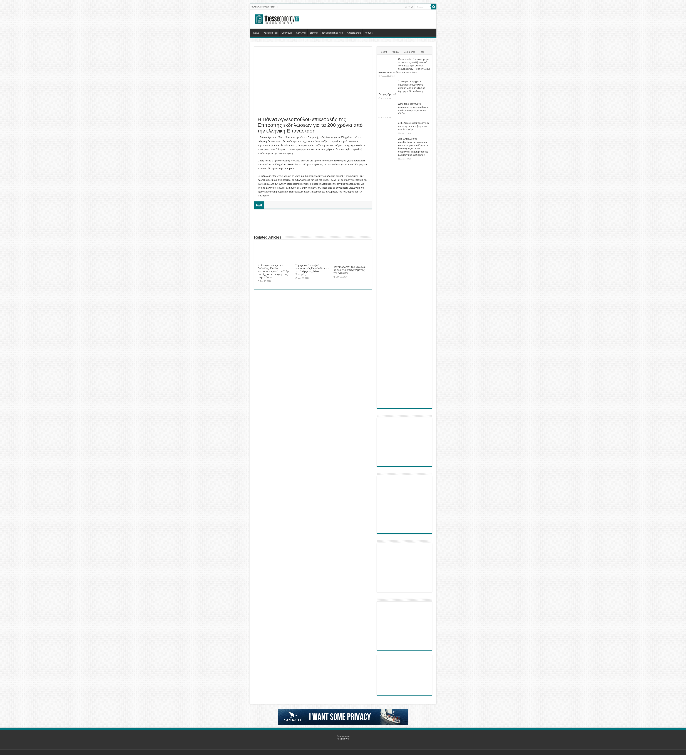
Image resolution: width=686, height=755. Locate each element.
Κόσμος (368, 32)
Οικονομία (287, 32)
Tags (421, 52)
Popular (395, 52)
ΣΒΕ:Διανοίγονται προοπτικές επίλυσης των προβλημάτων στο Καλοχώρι (413, 126)
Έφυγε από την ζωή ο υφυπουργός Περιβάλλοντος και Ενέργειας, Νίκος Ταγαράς (312, 270)
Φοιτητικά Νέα (270, 32)
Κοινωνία (301, 32)
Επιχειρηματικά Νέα (332, 32)
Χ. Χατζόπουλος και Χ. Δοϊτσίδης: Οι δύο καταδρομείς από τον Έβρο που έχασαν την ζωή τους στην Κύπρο (274, 271)
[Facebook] (409, 7)
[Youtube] (412, 7)
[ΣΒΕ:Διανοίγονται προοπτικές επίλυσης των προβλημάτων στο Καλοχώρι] (387, 126)
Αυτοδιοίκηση (354, 32)
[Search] (433, 6)
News (256, 32)
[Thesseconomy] (277, 18)
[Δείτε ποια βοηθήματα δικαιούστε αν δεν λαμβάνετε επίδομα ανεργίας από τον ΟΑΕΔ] (387, 108)
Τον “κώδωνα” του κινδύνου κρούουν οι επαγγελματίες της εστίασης (350, 269)
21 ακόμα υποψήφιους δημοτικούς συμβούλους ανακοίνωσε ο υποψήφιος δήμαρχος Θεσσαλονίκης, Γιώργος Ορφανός (402, 88)
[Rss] (406, 7)
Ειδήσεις (314, 32)
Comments (409, 52)
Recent (383, 52)
